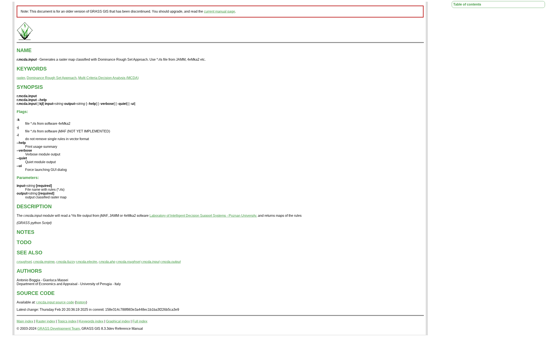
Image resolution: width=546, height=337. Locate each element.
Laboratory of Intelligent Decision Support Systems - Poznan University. (203, 215)
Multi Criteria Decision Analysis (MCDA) (108, 78)
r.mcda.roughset (128, 262)
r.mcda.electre (86, 262)
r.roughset (24, 262)
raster (21, 78)
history (81, 302)
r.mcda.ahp (107, 262)
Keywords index (91, 321)
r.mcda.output (170, 262)
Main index (25, 321)
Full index (139, 321)
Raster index (45, 321)
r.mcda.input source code (55, 302)
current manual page (219, 11)
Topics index (67, 321)
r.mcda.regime (44, 262)
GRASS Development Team (58, 328)
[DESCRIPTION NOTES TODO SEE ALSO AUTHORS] (25, 39)
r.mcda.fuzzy (65, 262)
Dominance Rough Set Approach (52, 78)
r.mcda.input (150, 262)
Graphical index (118, 321)
